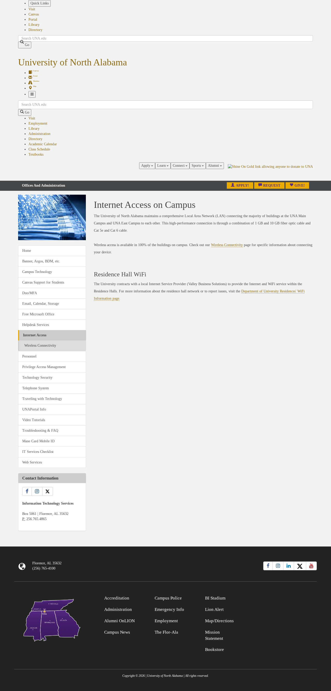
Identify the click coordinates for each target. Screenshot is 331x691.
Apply (146, 166)
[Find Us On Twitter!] (47, 491)
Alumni (214, 166)
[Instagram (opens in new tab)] (278, 565)
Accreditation (116, 598)
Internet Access (34, 335)
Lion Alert (214, 609)
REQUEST (271, 185)
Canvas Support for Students (43, 282)
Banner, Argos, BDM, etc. (41, 261)
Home (26, 251)
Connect (179, 166)
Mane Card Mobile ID (38, 441)
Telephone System (35, 388)
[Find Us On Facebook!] (27, 491)
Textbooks (35, 154)
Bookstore (214, 649)
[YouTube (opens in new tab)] (311, 565)
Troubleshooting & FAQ (40, 430)
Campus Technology (37, 272)
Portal (32, 19)
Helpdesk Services (35, 325)
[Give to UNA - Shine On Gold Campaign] (279, 597)
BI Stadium (215, 598)
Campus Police (168, 598)
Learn (162, 166)
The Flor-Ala (166, 632)
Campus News (117, 632)
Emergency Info (169, 609)
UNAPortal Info (34, 409)
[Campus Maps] (52, 619)
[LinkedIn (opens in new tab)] (288, 565)
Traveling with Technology (42, 399)
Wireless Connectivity (40, 345)
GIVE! (300, 185)
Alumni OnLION (119, 620)
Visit (31, 9)
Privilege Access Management (44, 367)
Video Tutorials (33, 420)
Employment (37, 123)
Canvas (33, 14)
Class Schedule (39, 149)
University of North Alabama (72, 62)
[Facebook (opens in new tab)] (268, 565)
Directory (35, 30)
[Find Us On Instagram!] (37, 491)
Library (34, 25)
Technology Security (37, 377)
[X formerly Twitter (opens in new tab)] (300, 565)
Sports (197, 166)
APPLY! (242, 185)
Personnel (29, 356)
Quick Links (40, 3)
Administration (39, 134)
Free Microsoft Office (38, 314)
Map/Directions (219, 620)
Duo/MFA (29, 293)
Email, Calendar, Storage (40, 304)
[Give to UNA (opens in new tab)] (270, 171)
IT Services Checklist (38, 452)
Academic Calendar (42, 144)
